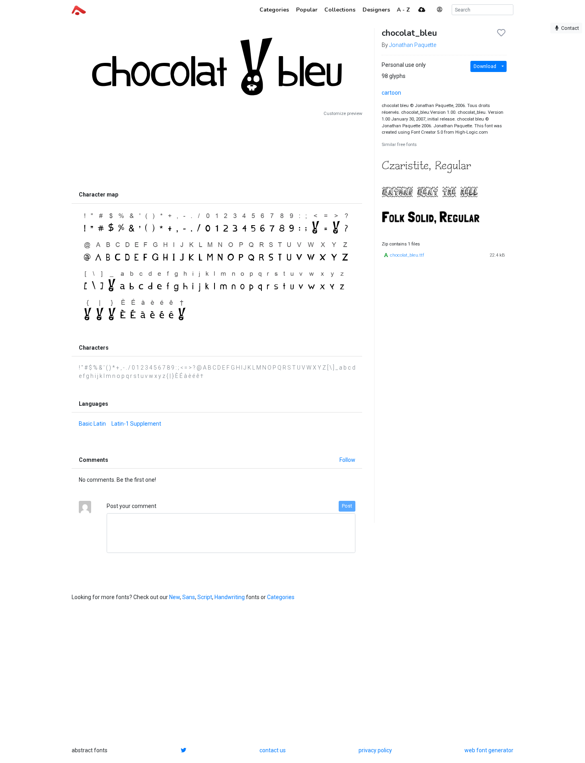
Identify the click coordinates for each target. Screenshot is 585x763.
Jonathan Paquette (412, 45)
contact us (272, 750)
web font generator (488, 750)
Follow (347, 460)
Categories (280, 597)
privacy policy (375, 750)
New (174, 597)
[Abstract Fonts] (79, 9)
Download (485, 66)
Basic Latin (92, 423)
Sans (188, 597)
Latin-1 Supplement (136, 423)
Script (204, 597)
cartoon (391, 93)
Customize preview (343, 113)
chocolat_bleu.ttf (407, 255)
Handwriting (229, 597)
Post (347, 506)
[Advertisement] (217, 152)
